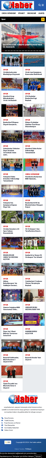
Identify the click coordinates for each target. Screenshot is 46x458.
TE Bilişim (28, 449)
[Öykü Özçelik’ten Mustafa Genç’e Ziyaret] (12, 372)
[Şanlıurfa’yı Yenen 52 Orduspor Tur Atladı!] (34, 243)
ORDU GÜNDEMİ (9, 13)
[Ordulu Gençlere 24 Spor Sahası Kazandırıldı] (12, 217)
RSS (8, 442)
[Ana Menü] (43, 5)
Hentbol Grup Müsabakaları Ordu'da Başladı (9, 98)
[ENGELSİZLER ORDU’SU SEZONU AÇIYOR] (12, 243)
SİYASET (21, 13)
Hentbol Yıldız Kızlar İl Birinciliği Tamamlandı (33, 150)
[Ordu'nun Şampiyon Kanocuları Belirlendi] (34, 60)
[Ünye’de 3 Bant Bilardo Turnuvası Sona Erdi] (12, 319)
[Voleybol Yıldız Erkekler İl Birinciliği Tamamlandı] (12, 165)
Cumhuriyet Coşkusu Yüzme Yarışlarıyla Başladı (33, 283)
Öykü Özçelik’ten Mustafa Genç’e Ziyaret (10, 386)
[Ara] (40, 5)
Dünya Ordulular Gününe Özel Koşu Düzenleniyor (32, 124)
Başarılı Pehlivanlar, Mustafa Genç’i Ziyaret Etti (11, 360)
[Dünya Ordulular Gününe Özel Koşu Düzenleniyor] (34, 110)
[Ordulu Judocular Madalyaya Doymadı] (12, 60)
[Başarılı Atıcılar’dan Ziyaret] (34, 345)
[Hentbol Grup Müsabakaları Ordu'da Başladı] (12, 84)
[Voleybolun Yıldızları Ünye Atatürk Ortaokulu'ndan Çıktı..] (12, 136)
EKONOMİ (31, 13)
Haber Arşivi (8, 430)
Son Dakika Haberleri (11, 428)
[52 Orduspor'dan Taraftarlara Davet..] (34, 217)
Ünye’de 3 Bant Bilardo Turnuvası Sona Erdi (10, 333)
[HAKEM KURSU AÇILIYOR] (34, 319)
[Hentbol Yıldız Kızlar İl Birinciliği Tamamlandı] (34, 136)
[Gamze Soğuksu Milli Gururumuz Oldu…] (12, 295)
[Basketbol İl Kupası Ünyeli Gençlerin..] (12, 110)
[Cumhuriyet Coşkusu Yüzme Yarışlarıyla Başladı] (34, 269)
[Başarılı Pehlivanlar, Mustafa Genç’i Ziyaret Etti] (12, 345)
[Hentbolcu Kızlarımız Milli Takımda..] (34, 165)
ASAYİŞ (41, 13)
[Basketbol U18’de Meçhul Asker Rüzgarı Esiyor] (34, 191)
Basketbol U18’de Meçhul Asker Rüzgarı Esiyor (34, 205)
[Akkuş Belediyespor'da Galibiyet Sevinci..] (12, 269)
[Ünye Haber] (17, 5)
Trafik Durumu (9, 420)
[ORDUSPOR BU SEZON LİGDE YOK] (34, 295)
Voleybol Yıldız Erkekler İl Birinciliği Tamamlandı (11, 179)
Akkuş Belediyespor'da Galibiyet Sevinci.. (10, 283)
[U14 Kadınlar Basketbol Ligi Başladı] (34, 84)
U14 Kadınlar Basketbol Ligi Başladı (31, 98)
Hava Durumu (9, 418)
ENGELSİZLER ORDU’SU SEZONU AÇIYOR (10, 257)
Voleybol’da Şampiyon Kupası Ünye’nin (10, 205)
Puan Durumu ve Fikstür (12, 423)
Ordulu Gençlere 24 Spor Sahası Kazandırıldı (11, 231)
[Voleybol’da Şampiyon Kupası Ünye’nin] (12, 191)
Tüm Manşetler (9, 425)
